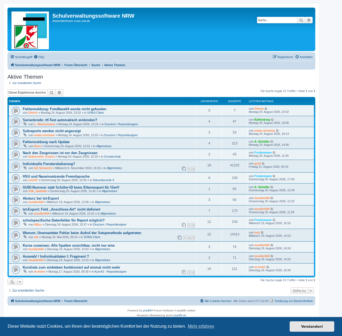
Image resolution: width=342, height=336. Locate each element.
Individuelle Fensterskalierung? (49, 164)
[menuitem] (39, 57)
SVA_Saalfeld (37, 191)
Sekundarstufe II (103, 180)
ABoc (38, 224)
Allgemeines (104, 146)
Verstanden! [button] (312, 326)
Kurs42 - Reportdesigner (111, 271)
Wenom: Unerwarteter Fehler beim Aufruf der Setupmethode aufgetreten (82, 233)
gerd (257, 163)
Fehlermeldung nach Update (46, 142)
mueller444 (36, 202)
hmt (257, 232)
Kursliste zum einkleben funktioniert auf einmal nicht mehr (71, 267)
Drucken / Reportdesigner (121, 124)
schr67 (33, 180)
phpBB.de (180, 315)
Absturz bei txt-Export (41, 198)
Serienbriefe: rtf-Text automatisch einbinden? (60, 120)
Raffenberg (262, 119)
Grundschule (112, 156)
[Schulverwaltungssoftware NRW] (30, 29)
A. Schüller (262, 141)
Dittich (33, 112)
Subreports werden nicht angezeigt (52, 131)
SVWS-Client (95, 112)
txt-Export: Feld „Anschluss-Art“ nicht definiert (61, 209)
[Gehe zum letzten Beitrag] (266, 108)
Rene (37, 146)
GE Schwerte (43, 168)
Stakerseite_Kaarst (41, 156)
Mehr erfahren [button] (201, 326)
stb (36, 237)
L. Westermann (44, 124)
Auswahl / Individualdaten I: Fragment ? (56, 256)
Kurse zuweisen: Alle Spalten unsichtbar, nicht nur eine (69, 245)
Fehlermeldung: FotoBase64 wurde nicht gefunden (64, 109)
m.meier (39, 271)
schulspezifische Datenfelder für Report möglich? (64, 220)
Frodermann (263, 152)
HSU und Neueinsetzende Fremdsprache (56, 176)
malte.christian (44, 135)
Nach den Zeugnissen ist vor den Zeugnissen (60, 153)
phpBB (147, 310)
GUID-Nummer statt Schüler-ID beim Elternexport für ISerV (71, 187)
